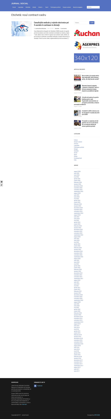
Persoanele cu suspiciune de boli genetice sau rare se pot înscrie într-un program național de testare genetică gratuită (90, 123)
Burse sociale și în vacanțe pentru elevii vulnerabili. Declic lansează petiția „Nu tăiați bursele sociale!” (90, 77)
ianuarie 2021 (77, 293)
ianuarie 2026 (77, 184)
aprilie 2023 (77, 244)
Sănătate (28, 7)
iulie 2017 (76, 369)
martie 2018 (77, 354)
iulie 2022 (76, 260)
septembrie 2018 (78, 344)
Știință (34, 7)
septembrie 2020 (78, 300)
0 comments (64, 28)
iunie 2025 (77, 197)
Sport (46, 7)
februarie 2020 (78, 313)
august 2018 (77, 345)
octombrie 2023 (78, 233)
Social (14, 7)
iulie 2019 (76, 325)
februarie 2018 (78, 356)
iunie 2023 (77, 240)
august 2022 (77, 258)
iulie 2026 (76, 173)
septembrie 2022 (78, 256)
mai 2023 (76, 242)
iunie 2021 (77, 284)
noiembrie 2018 (78, 340)
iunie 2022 (77, 262)
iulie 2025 (76, 195)
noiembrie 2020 (78, 296)
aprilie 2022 (77, 266)
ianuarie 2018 (77, 358)
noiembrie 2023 (78, 231)
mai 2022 (76, 264)
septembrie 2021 (78, 278)
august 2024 (77, 215)
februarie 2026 (78, 182)
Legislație (20, 7)
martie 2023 (77, 246)
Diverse (76, 143)
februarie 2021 (78, 291)
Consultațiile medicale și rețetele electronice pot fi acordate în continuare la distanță (51, 23)
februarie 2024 (78, 226)
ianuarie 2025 (77, 206)
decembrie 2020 (78, 295)
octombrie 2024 (78, 211)
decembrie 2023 (78, 229)
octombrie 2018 (78, 342)
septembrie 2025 (78, 191)
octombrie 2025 (78, 189)
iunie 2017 (77, 371)
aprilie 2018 (77, 353)
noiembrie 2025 (78, 188)
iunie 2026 (77, 175)
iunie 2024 (77, 218)
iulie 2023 (76, 238)
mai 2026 (76, 177)
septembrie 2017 (78, 365)
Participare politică (55, 7)
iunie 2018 (77, 349)
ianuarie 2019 (77, 336)
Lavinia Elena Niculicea (40, 28)
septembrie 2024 (78, 213)
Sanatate (57, 28)
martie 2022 (77, 267)
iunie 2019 (77, 327)
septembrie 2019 (78, 322)
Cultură (40, 7)
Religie (76, 149)
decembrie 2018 (78, 338)
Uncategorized (78, 158)
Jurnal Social (19, 3)
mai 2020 (76, 307)
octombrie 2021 (78, 276)
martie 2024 (77, 224)
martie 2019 (77, 333)
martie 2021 (77, 289)
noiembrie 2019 (78, 318)
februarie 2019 (78, 335)
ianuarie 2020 (77, 315)
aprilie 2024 (77, 222)
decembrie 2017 (78, 360)
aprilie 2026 (77, 178)
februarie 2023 (78, 247)
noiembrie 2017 (78, 362)
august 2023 (77, 237)
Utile (75, 160)
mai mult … (25, 404)
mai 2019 (76, 329)
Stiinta (75, 156)
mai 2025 (76, 198)
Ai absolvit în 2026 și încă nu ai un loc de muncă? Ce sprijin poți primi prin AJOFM (90, 112)
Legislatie (76, 145)
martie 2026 (77, 180)
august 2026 (77, 171)
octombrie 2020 (78, 298)
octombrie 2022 (78, 255)
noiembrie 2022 (78, 253)
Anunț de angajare (77, 7)
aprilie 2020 (77, 309)
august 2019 (77, 324)
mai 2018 (76, 351)
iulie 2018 (76, 347)
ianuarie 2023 (77, 249)
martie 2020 (77, 311)
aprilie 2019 (77, 331)
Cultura (76, 140)
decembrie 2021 (78, 273)
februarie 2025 (78, 204)
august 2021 (77, 280)
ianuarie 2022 (77, 271)
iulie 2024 (76, 217)
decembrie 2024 (78, 207)
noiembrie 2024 (78, 209)
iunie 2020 (77, 305)
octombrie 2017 (78, 364)
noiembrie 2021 (78, 275)
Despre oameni (67, 7)
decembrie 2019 (78, 316)
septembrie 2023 (78, 235)
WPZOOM (97, 415)
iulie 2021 (76, 282)
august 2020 (77, 302)
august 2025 (77, 193)
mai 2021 (76, 286)
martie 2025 (77, 202)
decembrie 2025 (78, 186)
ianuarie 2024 (77, 227)
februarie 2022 (78, 269)
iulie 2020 (76, 304)
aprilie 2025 (77, 200)
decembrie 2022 (78, 251)
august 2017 (77, 367)
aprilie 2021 (77, 287)
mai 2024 (76, 220)
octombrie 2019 (78, 320)
